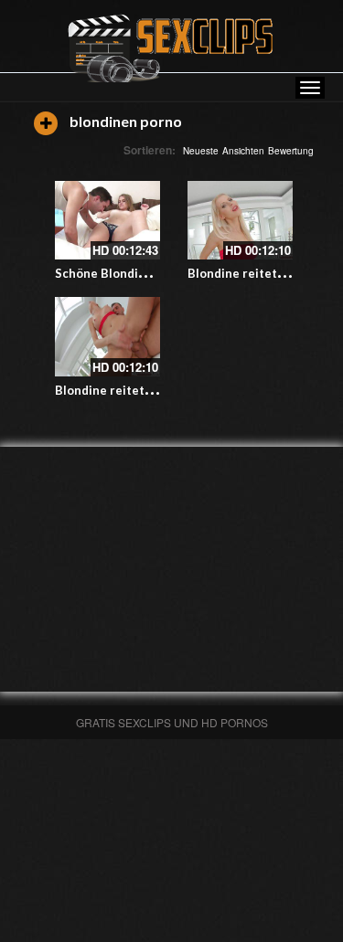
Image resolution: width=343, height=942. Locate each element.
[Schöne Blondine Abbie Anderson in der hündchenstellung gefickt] (107, 220)
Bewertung (291, 150)
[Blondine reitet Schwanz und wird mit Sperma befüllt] (240, 220)
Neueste (201, 150)
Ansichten (243, 150)
